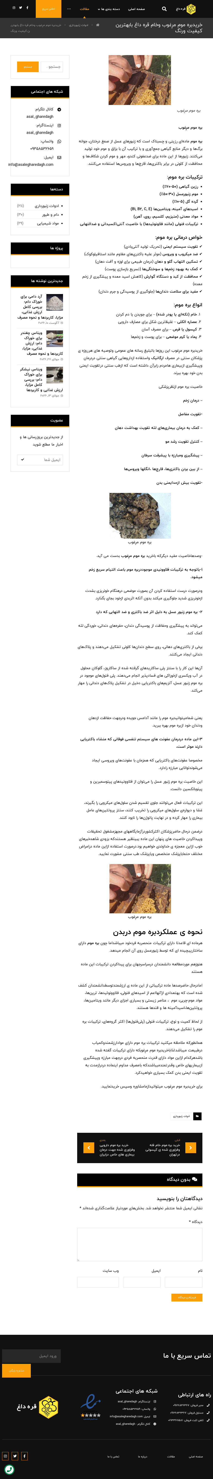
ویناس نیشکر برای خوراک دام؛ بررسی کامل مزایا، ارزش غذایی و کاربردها (41, 380)
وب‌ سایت (111, 1270)
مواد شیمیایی (48, 223)
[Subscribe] (22, 460)
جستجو (28, 67)
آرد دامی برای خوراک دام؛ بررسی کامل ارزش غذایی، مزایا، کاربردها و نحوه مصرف (40, 307)
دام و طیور (50, 214)
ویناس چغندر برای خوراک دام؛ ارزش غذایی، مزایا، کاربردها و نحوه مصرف (42, 343)
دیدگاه (195, 1222)
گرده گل (192, 201)
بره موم (192, 612)
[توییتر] (21, 8)
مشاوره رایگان (16, 1371)
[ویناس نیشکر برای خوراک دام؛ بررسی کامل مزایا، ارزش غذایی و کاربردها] (54, 375)
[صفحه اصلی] (97, 25)
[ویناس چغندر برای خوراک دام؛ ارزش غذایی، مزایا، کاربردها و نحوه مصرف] (54, 338)
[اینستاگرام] (14, 8)
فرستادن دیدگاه (187, 1297)
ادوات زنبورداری (181, 1116)
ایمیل (156, 1270)
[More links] (69, 9)
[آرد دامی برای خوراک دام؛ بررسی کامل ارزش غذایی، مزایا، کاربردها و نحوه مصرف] (54, 302)
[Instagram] (5, 1456)
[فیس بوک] (27, 8)
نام (200, 1270)
